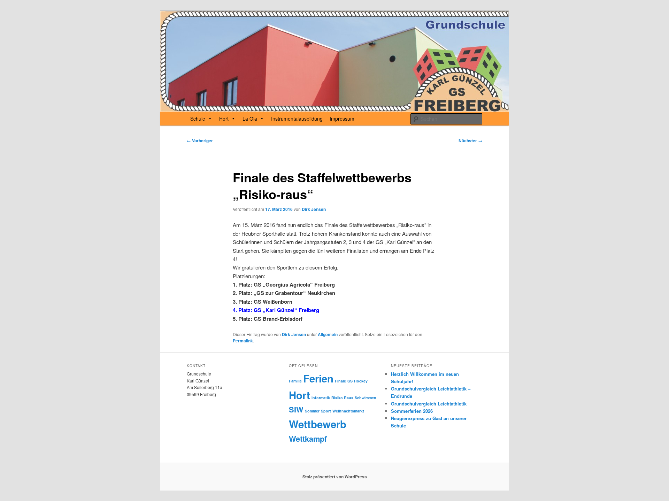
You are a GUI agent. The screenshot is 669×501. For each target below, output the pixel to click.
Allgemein (328, 334)
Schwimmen (365, 397)
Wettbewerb (317, 424)
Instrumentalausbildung (297, 118)
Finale (340, 381)
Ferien (318, 378)
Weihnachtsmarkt (348, 410)
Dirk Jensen (314, 209)
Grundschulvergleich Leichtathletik (429, 403)
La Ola (250, 118)
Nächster (470, 140)
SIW (296, 409)
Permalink (243, 340)
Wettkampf (308, 438)
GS (350, 381)
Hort (224, 118)
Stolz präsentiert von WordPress (334, 476)
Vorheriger (200, 140)
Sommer (312, 410)
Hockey (361, 381)
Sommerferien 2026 (412, 411)
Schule (197, 118)
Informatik (321, 397)
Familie (295, 381)
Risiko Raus (342, 397)
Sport (326, 410)
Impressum (342, 118)
